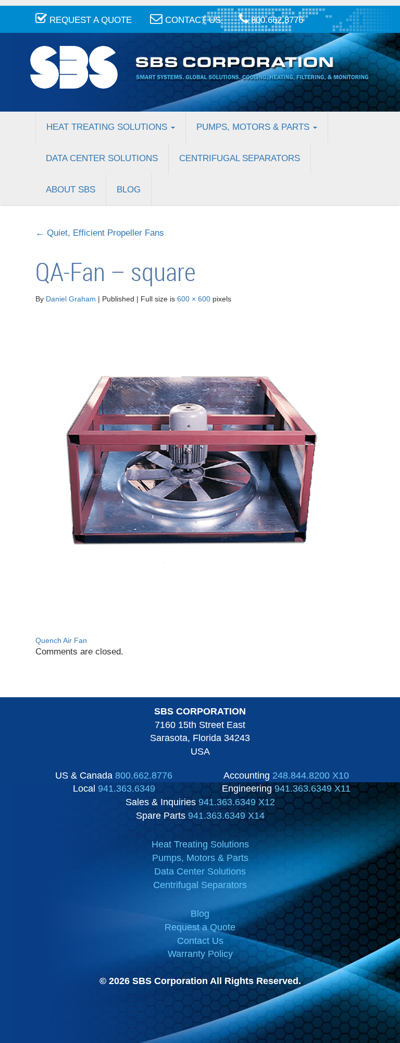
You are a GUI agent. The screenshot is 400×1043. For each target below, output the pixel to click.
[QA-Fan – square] (191, 460)
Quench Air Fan (61, 640)
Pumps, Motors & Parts (254, 127)
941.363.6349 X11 (312, 788)
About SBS (70, 190)
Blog (129, 190)
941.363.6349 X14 (226, 815)
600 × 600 (193, 299)
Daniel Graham (71, 299)
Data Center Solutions (102, 158)
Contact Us (200, 941)
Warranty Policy (200, 954)
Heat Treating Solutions (108, 127)
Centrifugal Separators (239, 158)
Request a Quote (200, 927)
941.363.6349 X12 (236, 802)
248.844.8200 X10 (310, 775)
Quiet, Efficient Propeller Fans (99, 233)
